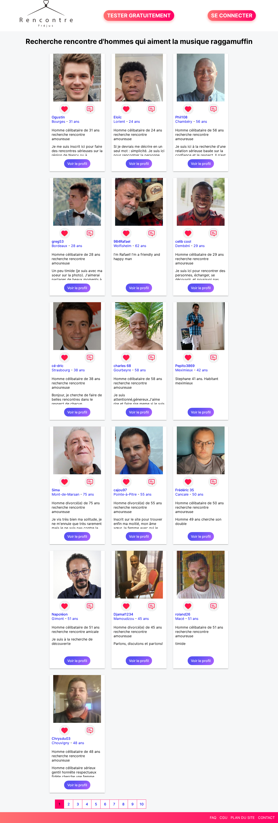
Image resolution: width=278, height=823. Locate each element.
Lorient (119, 121)
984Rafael (122, 241)
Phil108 (181, 117)
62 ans (140, 246)
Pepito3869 (185, 365)
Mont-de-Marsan (65, 494)
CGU (223, 817)
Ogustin (58, 117)
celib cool (183, 241)
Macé (179, 618)
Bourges (58, 121)
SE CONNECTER (231, 15)
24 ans (134, 121)
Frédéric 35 (184, 490)
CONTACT (266, 817)
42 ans (202, 370)
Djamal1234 (123, 614)
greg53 (58, 241)
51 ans (73, 618)
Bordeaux (59, 246)
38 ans (79, 370)
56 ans (201, 121)
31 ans (74, 121)
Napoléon (60, 614)
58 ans (140, 370)
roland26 (182, 614)
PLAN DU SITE (243, 817)
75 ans (88, 494)
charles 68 (122, 365)
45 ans (143, 618)
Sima (56, 490)
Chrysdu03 (61, 738)
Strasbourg (61, 370)
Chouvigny (60, 743)
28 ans (76, 246)
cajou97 (120, 490)
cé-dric (57, 365)
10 (142, 804)
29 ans (199, 246)
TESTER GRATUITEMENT (139, 15)
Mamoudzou (124, 618)
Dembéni (182, 246)
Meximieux (184, 370)
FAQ (213, 817)
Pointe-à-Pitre (125, 494)
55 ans (145, 494)
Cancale (182, 494)
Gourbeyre (122, 370)
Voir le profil (77, 163)
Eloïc (118, 117)
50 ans (197, 494)
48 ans (78, 743)
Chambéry (183, 121)
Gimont (58, 618)
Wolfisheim (122, 246)
